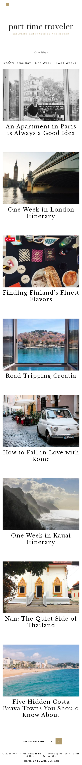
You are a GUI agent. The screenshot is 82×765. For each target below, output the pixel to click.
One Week (43, 63)
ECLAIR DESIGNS (48, 760)
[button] (41, 6)
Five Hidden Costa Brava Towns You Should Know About (41, 708)
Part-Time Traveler (41, 29)
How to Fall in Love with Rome (41, 455)
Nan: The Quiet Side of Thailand (41, 622)
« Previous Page (33, 741)
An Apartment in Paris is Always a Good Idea (41, 129)
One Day (24, 63)
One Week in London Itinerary (41, 213)
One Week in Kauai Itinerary (41, 538)
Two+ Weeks (66, 63)
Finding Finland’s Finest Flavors (41, 296)
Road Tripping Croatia (41, 376)
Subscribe (50, 756)
